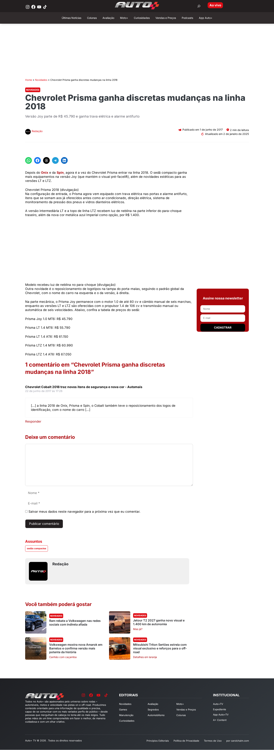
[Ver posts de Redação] (28, 132)
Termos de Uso (213, 740)
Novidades (41, 79)
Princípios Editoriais (158, 740)
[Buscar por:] (199, 6)
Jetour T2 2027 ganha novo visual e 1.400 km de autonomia (159, 622)
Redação (37, 131)
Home (28, 79)
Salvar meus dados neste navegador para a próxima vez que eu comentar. (84, 511)
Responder (33, 421)
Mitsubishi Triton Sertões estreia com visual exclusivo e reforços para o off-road (160, 648)
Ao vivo (215, 5)
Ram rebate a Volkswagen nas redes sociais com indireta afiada (75, 622)
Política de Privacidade (186, 740)
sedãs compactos (36, 548)
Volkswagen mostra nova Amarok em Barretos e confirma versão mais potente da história (75, 648)
